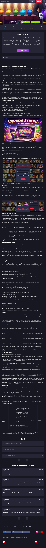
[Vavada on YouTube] (42, 532)
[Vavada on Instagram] (37, 532)
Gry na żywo (9, 526)
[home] (4, 1)
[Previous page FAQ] (19, 460)
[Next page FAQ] (27, 460)
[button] (44, 14)
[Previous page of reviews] (19, 518)
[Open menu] (44, 1)
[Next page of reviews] (27, 518)
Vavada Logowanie (23, 50)
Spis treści (25, 526)
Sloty (4, 526)
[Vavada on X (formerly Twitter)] (39, 532)
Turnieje (19, 526)
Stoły (15, 526)
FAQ (30, 526)
